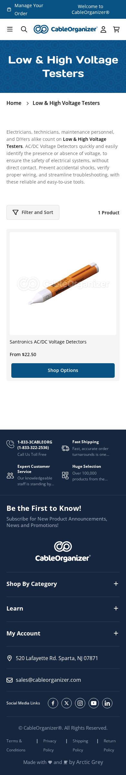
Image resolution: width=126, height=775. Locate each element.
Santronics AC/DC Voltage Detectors (48, 342)
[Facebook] (53, 703)
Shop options (63, 370)
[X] (66, 703)
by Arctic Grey (86, 762)
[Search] (24, 29)
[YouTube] (94, 703)
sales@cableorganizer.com (48, 679)
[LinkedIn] (107, 703)
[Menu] (10, 29)
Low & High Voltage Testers (66, 103)
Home (13, 103)
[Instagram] (80, 703)
